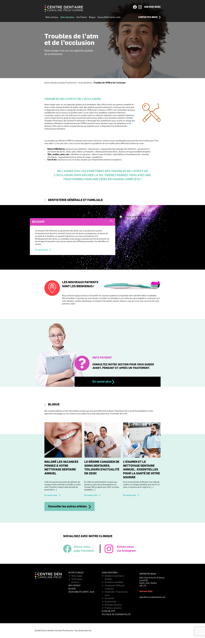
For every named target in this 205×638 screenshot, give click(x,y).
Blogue (92, 17)
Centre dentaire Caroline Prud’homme (60, 83)
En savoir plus (41, 250)
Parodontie (109, 598)
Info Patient (81, 17)
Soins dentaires (67, 17)
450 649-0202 (152, 6)
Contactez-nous (148, 17)
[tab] (72, 222)
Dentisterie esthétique (114, 582)
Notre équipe (76, 576)
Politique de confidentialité (116, 614)
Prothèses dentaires (113, 608)
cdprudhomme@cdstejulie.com (152, 597)
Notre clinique (51, 17)
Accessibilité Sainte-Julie (109, 17)
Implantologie (110, 601)
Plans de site (108, 611)
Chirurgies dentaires (113, 605)
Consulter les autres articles (67, 506)
